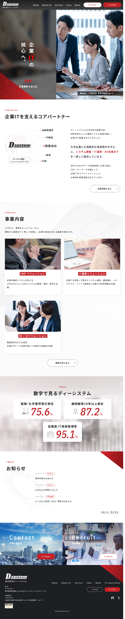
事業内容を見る (62, 363)
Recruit (93, 5)
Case (69, 5)
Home (36, 5)
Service (59, 5)
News (78, 5)
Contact (113, 5)
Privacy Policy (112, 583)
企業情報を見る (104, 188)
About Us (47, 5)
